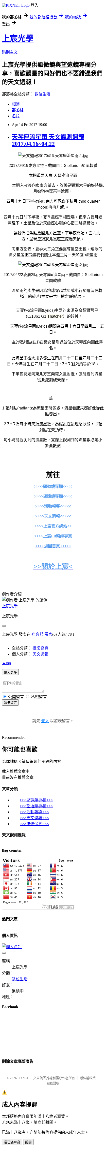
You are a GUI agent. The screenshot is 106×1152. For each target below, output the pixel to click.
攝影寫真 (40, 648)
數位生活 (42, 94)
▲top (6, 663)
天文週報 (40, 654)
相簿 (16, 104)
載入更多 (10, 672)
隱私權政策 (88, 1078)
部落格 (18, 110)
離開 (28, 1142)
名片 (16, 116)
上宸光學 (18, 38)
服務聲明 (53, 1083)
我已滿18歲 (12, 1142)
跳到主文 (10, 52)
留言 (48, 634)
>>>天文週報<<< (34, 818)
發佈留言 (10, 703)
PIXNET (23, 1078)
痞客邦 (37, 634)
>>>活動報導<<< (34, 812)
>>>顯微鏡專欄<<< (36, 800)
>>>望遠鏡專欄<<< (36, 806)
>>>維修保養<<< (34, 824)
